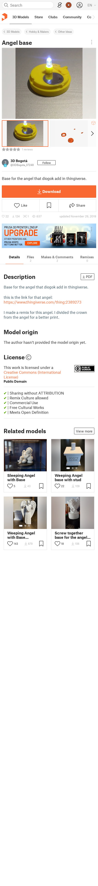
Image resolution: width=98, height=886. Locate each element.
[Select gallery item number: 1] (68, 468)
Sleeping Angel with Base (21, 477)
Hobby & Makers (39, 31)
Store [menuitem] (38, 17)
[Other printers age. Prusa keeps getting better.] (49, 236)
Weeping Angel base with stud (69, 477)
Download (51, 191)
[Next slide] (92, 133)
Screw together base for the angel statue (71, 535)
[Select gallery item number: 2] (73, 468)
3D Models (13, 31)
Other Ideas (65, 31)
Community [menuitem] (72, 17)
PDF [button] (89, 277)
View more (84, 431)
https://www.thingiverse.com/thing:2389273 (42, 302)
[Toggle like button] (10, 486)
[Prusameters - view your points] (69, 5)
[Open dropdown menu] (91, 42)
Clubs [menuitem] (52, 17)
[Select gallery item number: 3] (76, 468)
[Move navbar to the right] (93, 17)
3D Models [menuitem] (20, 17)
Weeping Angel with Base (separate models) (24, 535)
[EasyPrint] (59, 5)
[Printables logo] (4, 17)
